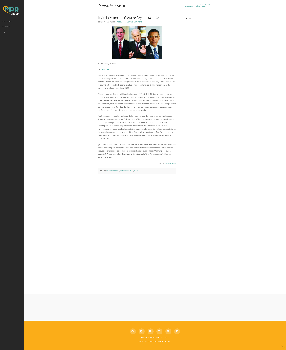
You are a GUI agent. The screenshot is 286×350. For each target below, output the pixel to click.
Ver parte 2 (105, 69)
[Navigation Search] (12, 32)
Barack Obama (113, 170)
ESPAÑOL (144, 337)
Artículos (120, 22)
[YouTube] (159, 331)
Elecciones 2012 (126, 170)
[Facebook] (133, 331)
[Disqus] (137, 202)
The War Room (170, 163)
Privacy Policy (163, 337)
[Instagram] (168, 331)
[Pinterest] (177, 331)
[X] (142, 331)
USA (136, 170)
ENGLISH (153, 337)
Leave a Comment (134, 22)
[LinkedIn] (151, 331)
